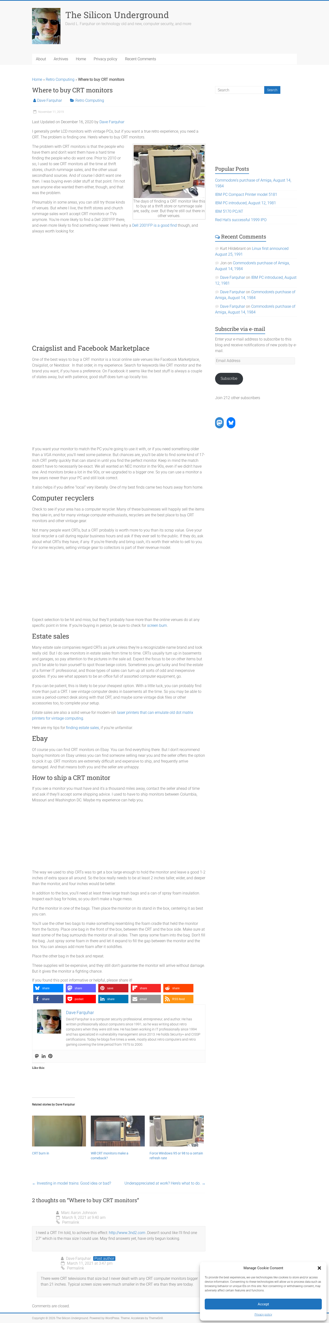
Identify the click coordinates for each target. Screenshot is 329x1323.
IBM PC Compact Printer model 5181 (246, 194)
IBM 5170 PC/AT (229, 211)
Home (81, 59)
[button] (319, 1268)
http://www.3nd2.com (127, 1232)
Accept (263, 1304)
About (41, 59)
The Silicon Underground (117, 14)
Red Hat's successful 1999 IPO (241, 220)
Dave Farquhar (49, 100)
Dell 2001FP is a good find (154, 225)
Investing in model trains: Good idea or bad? (71, 1183)
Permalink (70, 1222)
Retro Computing (60, 79)
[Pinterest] (50, 1056)
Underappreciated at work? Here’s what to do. (165, 1183)
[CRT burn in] (59, 1131)
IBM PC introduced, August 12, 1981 (245, 203)
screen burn (157, 625)
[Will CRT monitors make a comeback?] (118, 1131)
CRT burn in (40, 1153)
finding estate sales (82, 727)
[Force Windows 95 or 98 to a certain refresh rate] (177, 1131)
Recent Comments (140, 59)
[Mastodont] (37, 1056)
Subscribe (229, 378)
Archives (61, 59)
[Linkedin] (43, 1056)
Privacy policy (263, 1314)
